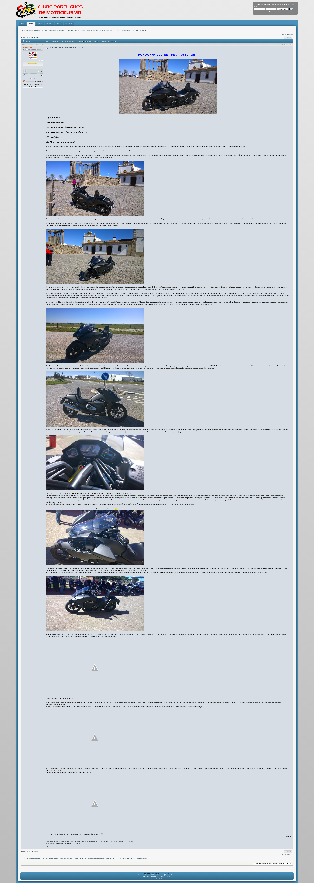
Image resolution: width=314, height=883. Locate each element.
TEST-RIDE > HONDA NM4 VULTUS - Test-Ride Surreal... (69, 48)
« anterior (283, 34)
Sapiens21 (27, 47)
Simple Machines (164, 873)
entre (272, 4)
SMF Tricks (167, 876)
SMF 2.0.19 (147, 873)
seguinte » (290, 34)
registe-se (279, 4)
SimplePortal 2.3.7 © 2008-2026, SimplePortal (151, 875)
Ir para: (251, 863)
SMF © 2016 (155, 873)
